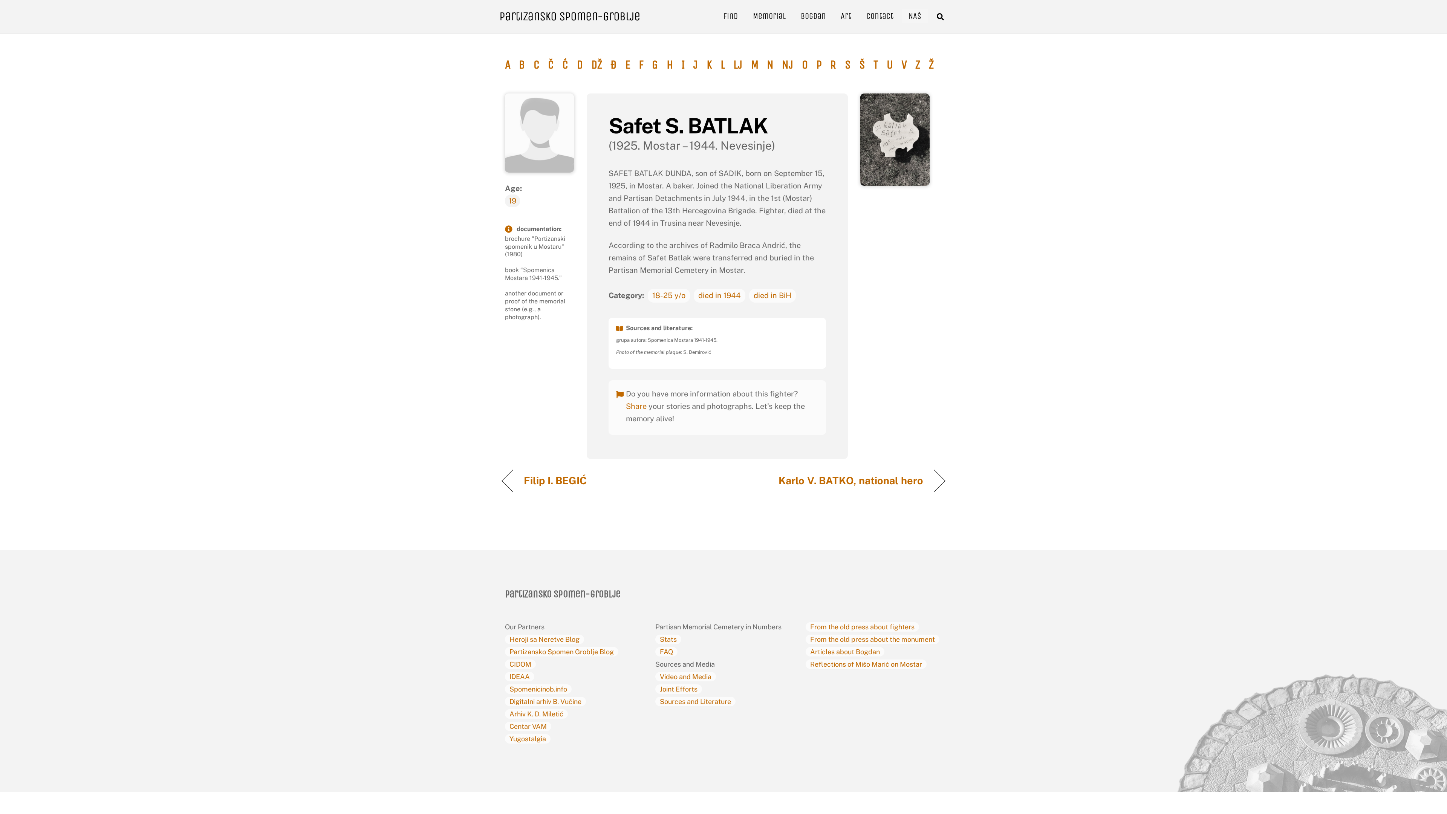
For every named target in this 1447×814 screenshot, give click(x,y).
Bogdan (813, 16)
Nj (787, 65)
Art (846, 16)
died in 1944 (719, 295)
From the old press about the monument (872, 639)
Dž (596, 65)
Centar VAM (528, 726)
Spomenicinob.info (538, 689)
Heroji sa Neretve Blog (544, 639)
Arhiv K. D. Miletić (536, 714)
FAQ (666, 652)
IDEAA (519, 677)
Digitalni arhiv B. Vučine (545, 701)
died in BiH (772, 295)
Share (636, 406)
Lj (737, 65)
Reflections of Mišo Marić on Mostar (866, 664)
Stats (668, 639)
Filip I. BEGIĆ (556, 480)
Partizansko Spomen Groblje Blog (561, 652)
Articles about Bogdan (845, 652)
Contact (879, 16)
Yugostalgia (527, 739)
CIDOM (520, 664)
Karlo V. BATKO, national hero (851, 480)
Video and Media (685, 677)
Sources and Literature (695, 701)
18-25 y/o (668, 295)
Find (731, 16)
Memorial (769, 16)
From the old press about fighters (862, 627)
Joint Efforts (678, 689)
